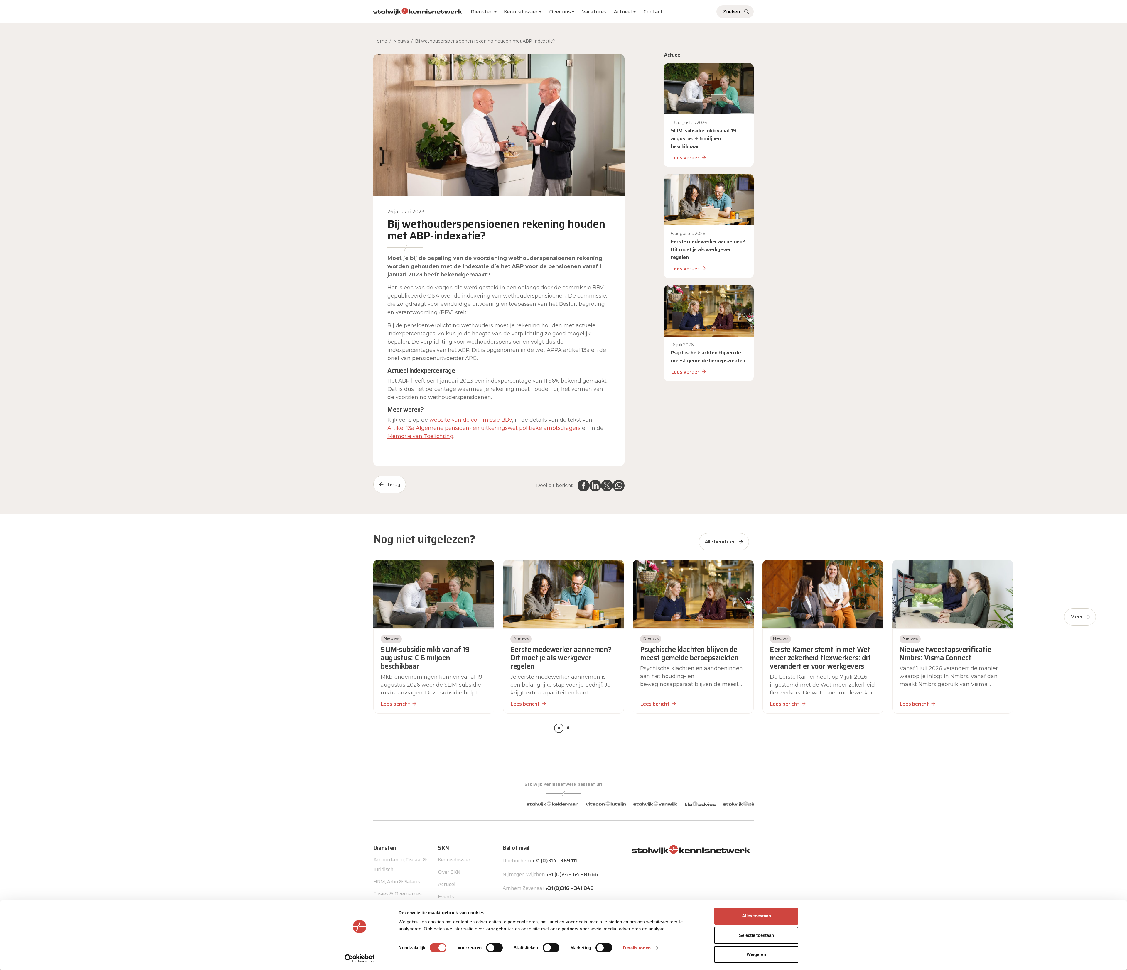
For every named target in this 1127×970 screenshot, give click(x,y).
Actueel (623, 12)
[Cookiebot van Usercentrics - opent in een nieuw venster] (359, 958)
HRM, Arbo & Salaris (396, 882)
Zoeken (731, 12)
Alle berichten (720, 542)
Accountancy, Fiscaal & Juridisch (400, 864)
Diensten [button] (482, 12)
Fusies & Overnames (397, 894)
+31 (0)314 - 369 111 (554, 860)
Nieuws (401, 41)
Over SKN (449, 872)
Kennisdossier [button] (521, 12)
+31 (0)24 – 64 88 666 (572, 874)
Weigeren (756, 954)
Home (380, 41)
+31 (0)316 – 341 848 (569, 888)
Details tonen (636, 947)
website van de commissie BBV (470, 420)
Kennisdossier (454, 860)
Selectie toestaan (756, 935)
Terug (393, 484)
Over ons (560, 12)
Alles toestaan (756, 915)
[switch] (494, 947)
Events (446, 897)
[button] (559, 728)
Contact (653, 12)
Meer (1076, 617)
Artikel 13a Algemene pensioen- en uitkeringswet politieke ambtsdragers (484, 428)
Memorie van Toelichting (420, 436)
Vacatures (594, 12)
